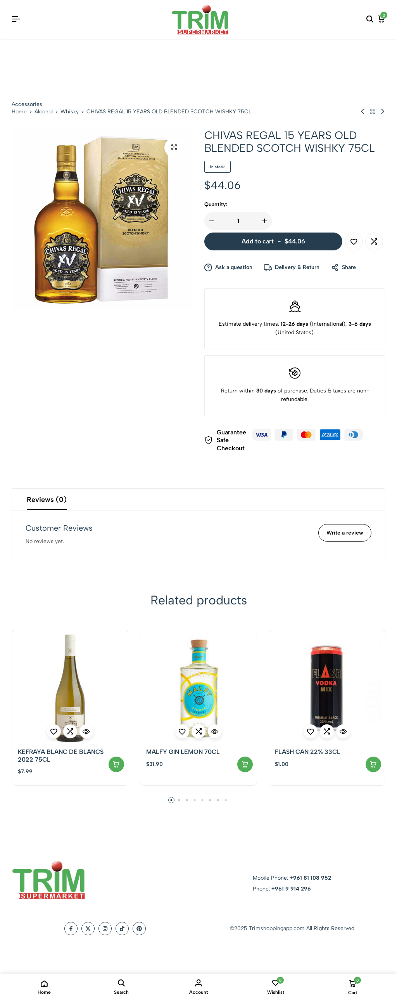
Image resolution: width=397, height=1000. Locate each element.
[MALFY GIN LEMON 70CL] (198, 688)
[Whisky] (372, 112)
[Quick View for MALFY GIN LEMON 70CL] (215, 731)
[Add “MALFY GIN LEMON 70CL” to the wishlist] (182, 731)
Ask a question (233, 267)
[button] (374, 241)
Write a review (344, 533)
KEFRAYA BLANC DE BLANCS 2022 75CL (61, 755)
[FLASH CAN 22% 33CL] (327, 688)
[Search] (370, 19)
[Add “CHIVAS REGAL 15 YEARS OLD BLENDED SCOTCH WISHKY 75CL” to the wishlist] (354, 241)
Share (349, 267)
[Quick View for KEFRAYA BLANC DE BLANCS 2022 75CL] (86, 731)
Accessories (27, 104)
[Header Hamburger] (16, 19)
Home (19, 112)
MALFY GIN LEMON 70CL (183, 751)
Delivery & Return (297, 267)
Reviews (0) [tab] (47, 499)
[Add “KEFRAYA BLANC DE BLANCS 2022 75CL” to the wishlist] (54, 731)
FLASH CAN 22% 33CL (307, 751)
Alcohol (44, 112)
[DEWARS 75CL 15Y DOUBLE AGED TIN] (362, 112)
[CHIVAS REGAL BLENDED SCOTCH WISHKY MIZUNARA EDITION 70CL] (382, 112)
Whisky (69, 112)
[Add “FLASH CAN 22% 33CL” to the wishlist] (311, 731)
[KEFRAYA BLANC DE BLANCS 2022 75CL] (70, 688)
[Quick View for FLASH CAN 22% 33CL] (343, 731)
